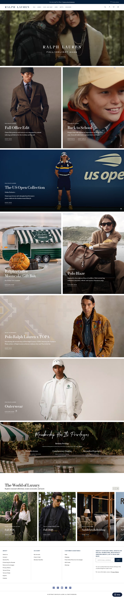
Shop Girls (82, 139)
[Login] (109, 7)
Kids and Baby (48, 7)
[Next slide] (117, 488)
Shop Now (8, 139)
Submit (118, 560)
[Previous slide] (114, 488)
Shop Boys (71, 139)
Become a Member (62, 462)
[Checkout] (118, 7)
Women (39, 7)
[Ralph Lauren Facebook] (58, 588)
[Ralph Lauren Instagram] (54, 588)
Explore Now (62, 57)
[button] (105, 7)
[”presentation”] (62, 181)
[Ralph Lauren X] (66, 588)
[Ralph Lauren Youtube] (62, 588)
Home (56, 7)
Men (34, 7)
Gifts (61, 7)
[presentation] (62, 35)
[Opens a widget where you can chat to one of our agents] (117, 595)
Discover (68, 7)
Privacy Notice (115, 572)
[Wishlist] (113, 7)
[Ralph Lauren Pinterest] (70, 588)
